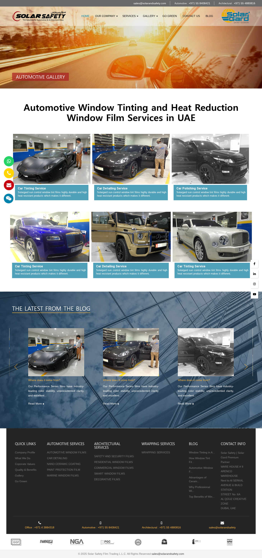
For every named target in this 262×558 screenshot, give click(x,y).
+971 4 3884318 (44, 527)
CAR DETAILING (57, 458)
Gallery (149, 16)
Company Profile (25, 452)
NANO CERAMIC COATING (64, 463)
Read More (35, 403)
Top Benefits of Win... (202, 496)
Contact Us (191, 16)
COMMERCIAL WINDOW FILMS (113, 467)
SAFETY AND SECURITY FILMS (114, 456)
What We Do (22, 458)
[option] (56, 367)
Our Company (105, 16)
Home (85, 16)
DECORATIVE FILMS (107, 479)
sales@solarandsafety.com (149, 3)
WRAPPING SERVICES (156, 452)
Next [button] (246, 367)
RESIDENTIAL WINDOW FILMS (113, 462)
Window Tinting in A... (202, 452)
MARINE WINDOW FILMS (63, 475)
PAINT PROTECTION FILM (63, 469)
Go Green (169, 16)
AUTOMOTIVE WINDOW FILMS (66, 452)
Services (129, 16)
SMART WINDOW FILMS (109, 473)
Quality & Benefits (25, 469)
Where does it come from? (44, 380)
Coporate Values (25, 463)
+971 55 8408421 (199, 3)
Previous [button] (16, 367)
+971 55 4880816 (244, 3)
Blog (209, 16)
